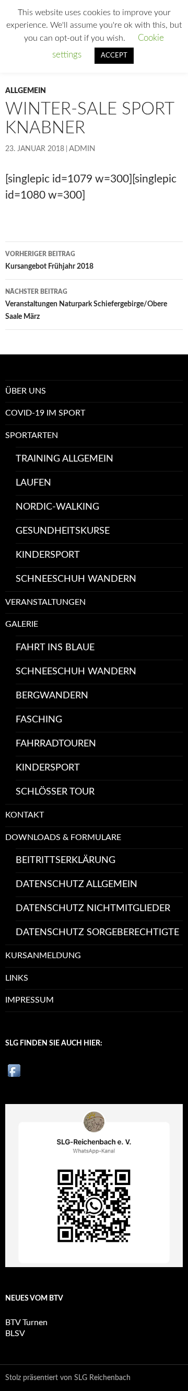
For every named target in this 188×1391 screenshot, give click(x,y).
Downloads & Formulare (63, 837)
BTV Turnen (26, 1322)
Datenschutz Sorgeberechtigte (97, 932)
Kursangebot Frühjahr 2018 (49, 260)
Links (16, 978)
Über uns (25, 391)
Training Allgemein (64, 459)
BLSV (15, 1333)
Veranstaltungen (45, 602)
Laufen (33, 483)
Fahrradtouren (56, 744)
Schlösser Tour (55, 792)
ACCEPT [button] (114, 55)
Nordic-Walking (57, 507)
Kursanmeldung (43, 955)
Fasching (39, 720)
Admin (82, 149)
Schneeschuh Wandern (76, 579)
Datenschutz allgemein (76, 884)
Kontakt (24, 815)
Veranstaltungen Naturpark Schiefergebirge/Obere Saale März (86, 304)
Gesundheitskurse (63, 531)
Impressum (29, 1000)
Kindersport (48, 555)
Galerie (21, 624)
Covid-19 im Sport (45, 413)
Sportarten (31, 435)
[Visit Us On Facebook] (13, 1070)
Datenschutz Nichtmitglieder (93, 908)
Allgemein (25, 91)
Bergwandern (52, 695)
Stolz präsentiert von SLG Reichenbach (68, 1378)
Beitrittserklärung (65, 860)
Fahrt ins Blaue (55, 647)
